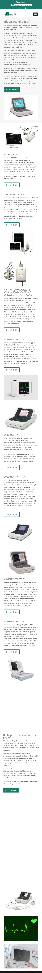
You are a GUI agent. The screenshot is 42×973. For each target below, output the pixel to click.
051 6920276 (21, 2)
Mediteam (20, 8)
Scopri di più (11, 185)
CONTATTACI (12, 89)
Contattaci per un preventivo (22, 5)
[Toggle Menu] (35, 14)
